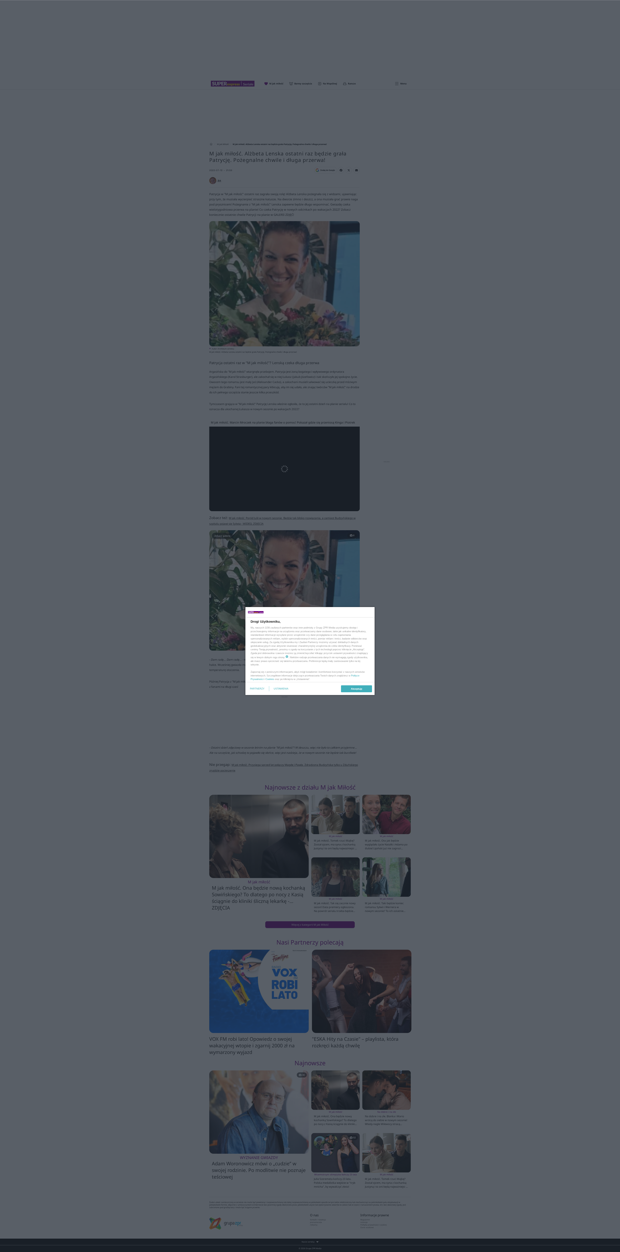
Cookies (269, 679)
